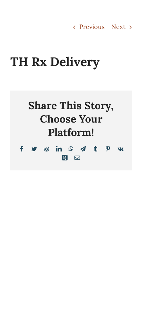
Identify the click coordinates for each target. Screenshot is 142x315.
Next (118, 27)
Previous (91, 27)
